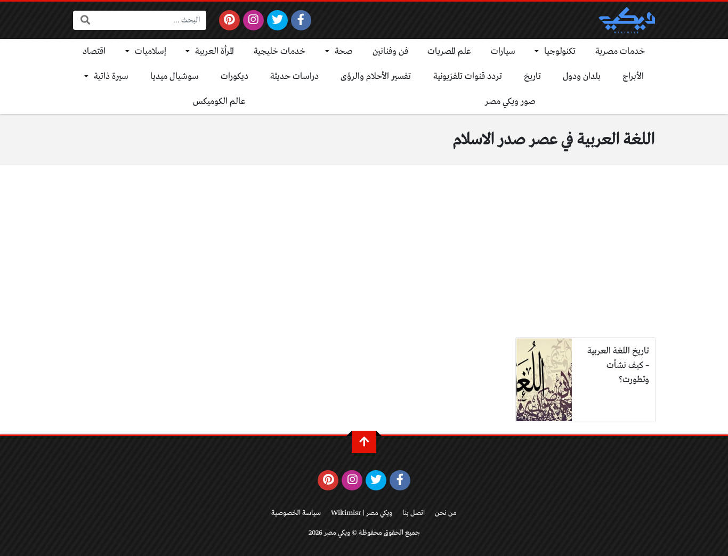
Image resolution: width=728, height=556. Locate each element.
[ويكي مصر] (626, 20)
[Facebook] (301, 20)
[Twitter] (277, 20)
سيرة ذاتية (111, 76)
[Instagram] (253, 20)
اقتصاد (94, 51)
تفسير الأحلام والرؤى (376, 76)
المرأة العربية (214, 51)
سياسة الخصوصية (296, 513)
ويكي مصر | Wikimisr (361, 513)
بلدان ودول (582, 76)
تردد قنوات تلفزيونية (467, 76)
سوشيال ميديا (174, 76)
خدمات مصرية (620, 51)
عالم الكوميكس (219, 101)
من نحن (446, 513)
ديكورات (234, 76)
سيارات (503, 51)
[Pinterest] (229, 20)
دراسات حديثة (294, 76)
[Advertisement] (364, 258)
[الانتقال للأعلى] (364, 442)
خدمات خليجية (280, 51)
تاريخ (532, 76)
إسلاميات (150, 51)
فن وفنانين (390, 51)
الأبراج (633, 76)
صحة (344, 51)
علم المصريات (449, 51)
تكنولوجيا (560, 51)
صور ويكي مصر (510, 101)
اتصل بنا (413, 513)
